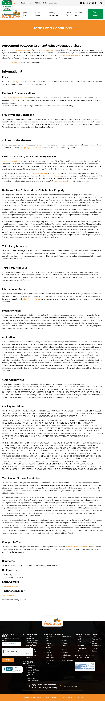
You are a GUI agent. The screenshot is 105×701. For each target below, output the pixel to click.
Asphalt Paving (31, 643)
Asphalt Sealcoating (30, 648)
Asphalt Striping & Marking (32, 656)
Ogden (94, 651)
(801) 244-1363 (8, 595)
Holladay (65, 643)
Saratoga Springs (95, 642)
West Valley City (67, 660)
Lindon (80, 639)
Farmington (82, 648)
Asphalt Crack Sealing (31, 652)
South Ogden (82, 651)
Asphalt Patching (32, 640)
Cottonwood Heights (50, 646)
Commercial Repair (33, 670)
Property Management (53, 14)
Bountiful (81, 646)
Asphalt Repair (31, 645)
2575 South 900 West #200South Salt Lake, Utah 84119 (44, 686)
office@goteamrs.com (10, 586)
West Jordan (50, 658)
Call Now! (95, 14)
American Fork (97, 639)
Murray (48, 640)
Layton (94, 648)
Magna (48, 663)
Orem (94, 636)
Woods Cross (96, 646)
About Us (68, 14)
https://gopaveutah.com (21, 50)
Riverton (48, 652)
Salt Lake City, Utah (50, 637)
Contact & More (78, 14)
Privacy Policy (65, 697)
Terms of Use (78, 697)
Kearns (64, 658)
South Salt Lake (67, 636)
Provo (80, 636)
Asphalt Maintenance (30, 637)
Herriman (65, 652)
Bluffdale (65, 650)
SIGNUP (8, 660)
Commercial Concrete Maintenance (30, 674)
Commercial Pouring (30, 666)
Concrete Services (38, 14)
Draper (64, 646)
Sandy (48, 650)
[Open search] (101, 3)
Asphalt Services (24, 14)
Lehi (79, 641)
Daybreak (49, 655)
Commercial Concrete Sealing (32, 679)
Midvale (64, 640)
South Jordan (66, 655)
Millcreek (49, 643)
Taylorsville (50, 660)
